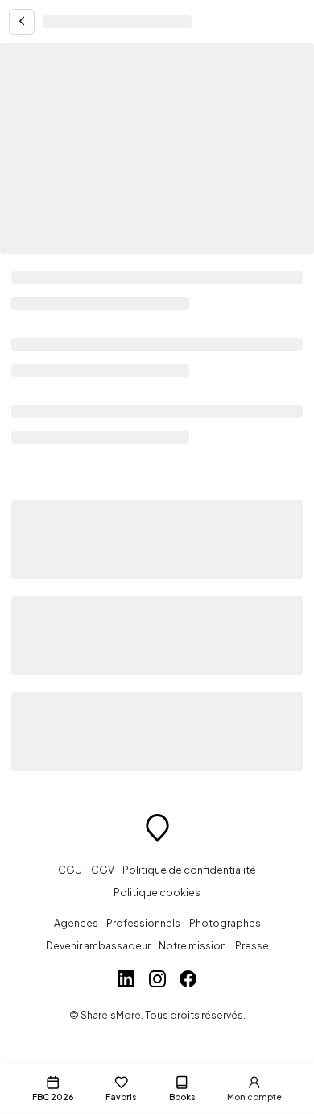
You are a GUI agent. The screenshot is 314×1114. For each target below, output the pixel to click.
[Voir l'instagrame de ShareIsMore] (157, 980)
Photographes (225, 922)
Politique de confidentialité (189, 869)
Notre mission (192, 945)
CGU (70, 869)
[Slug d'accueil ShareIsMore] (157, 830)
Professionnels (143, 922)
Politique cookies (157, 892)
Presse (252, 945)
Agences (76, 922)
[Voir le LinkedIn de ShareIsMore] (126, 980)
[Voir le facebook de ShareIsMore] (188, 980)
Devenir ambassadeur (98, 945)
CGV (102, 869)
